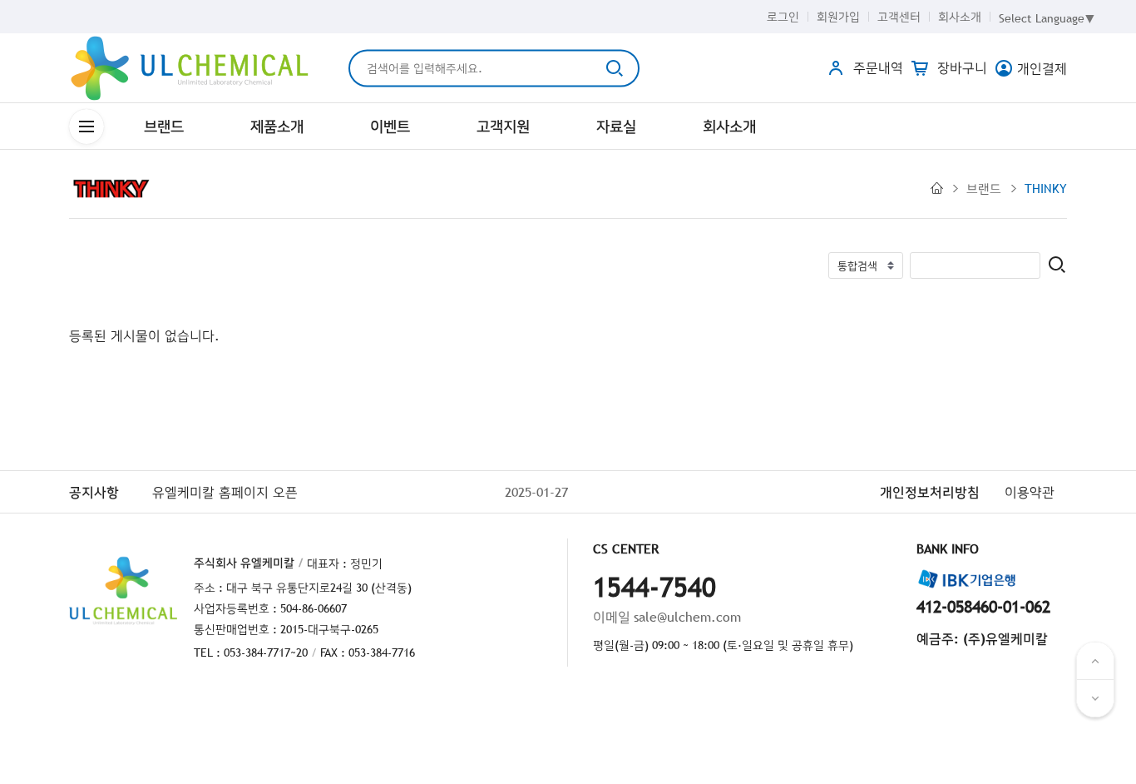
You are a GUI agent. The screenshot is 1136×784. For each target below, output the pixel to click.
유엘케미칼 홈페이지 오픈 (225, 492)
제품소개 (277, 126)
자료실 (616, 126)
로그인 (783, 16)
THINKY (1046, 188)
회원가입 (838, 16)
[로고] (189, 68)
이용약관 (1030, 492)
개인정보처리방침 (930, 492)
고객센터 (899, 16)
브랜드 (164, 126)
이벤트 (390, 126)
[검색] (1057, 266)
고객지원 (503, 126)
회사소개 (959, 16)
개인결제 (1042, 68)
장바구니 (960, 67)
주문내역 (876, 67)
